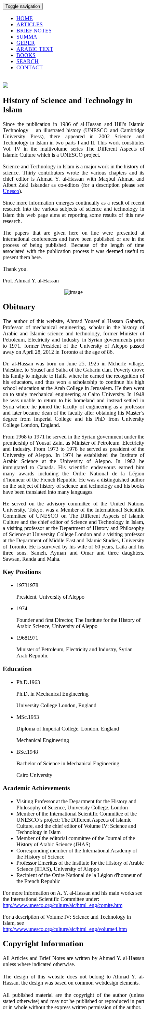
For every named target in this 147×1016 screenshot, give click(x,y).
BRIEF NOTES (34, 30)
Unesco (11, 191)
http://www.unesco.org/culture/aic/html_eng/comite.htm (62, 905)
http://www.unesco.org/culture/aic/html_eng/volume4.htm (65, 929)
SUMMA (26, 37)
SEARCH (27, 61)
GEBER (25, 43)
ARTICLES (29, 24)
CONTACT (29, 67)
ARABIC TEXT (34, 49)
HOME (24, 18)
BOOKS (26, 55)
